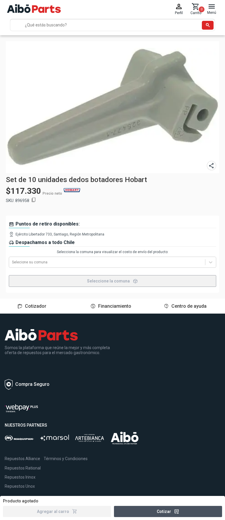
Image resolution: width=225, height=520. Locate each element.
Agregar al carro (57, 511)
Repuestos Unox (20, 486)
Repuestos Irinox (20, 477)
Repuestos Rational (23, 468)
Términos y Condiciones (66, 458)
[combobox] (12, 262)
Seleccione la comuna (112, 281)
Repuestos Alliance (22, 458)
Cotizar (168, 511)
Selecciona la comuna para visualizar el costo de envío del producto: (112, 252)
